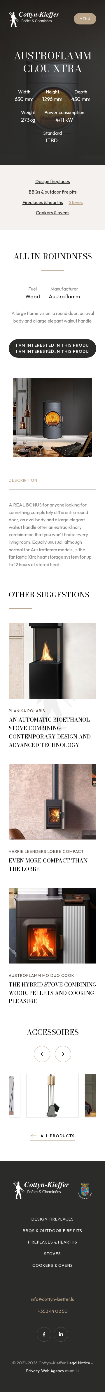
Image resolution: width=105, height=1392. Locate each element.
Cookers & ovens (52, 212)
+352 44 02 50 (53, 1311)
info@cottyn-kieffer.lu (52, 1299)
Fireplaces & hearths (42, 202)
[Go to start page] (34, 19)
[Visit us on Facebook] (44, 1334)
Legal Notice (78, 1363)
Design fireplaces (52, 181)
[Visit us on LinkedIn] (61, 1334)
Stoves (76, 202)
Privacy (32, 1370)
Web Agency (52, 1370)
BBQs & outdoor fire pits (53, 192)
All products (58, 1135)
